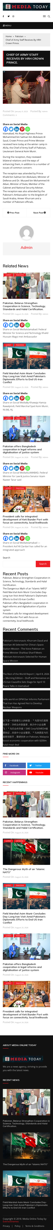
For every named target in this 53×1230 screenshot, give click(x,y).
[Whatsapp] (27, 129)
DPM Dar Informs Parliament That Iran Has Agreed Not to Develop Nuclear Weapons (26, 703)
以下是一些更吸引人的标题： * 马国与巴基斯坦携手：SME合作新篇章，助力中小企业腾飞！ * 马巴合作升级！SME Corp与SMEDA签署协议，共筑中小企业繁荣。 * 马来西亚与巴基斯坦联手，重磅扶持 (25, 728)
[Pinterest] (22, 129)
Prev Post (14, 212)
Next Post (38, 212)
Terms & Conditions (34, 1226)
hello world (9, 699)
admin (45, 111)
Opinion (19, 841)
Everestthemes (11, 1221)
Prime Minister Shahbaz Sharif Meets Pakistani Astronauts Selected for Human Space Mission (25, 656)
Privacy (6, 1226)
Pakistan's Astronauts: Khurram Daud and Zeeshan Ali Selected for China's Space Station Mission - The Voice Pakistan (25, 644)
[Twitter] (11, 129)
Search (6, 557)
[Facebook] (5, 129)
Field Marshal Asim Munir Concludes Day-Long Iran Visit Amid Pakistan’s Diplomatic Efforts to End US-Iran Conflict (24, 378)
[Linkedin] (16, 129)
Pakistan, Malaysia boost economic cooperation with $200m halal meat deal (26, 740)
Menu (8, 25)
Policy (17, 1226)
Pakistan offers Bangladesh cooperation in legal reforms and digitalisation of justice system (22, 449)
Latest (8, 275)
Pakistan (20, 275)
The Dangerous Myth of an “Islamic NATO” (25, 588)
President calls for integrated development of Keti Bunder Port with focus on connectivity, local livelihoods (25, 519)
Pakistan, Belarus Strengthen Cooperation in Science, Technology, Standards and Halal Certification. (24, 306)
